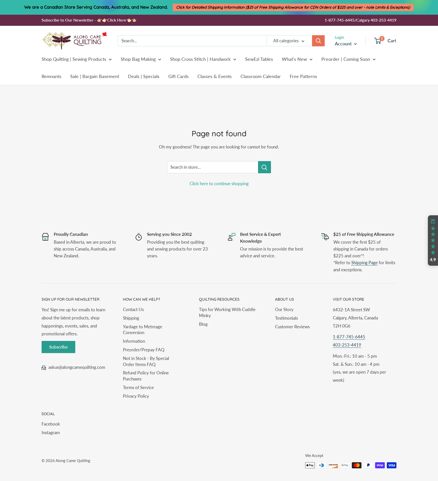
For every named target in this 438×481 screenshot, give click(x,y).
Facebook (51, 424)
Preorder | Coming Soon (345, 59)
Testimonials (286, 318)
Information (134, 341)
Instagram (51, 432)
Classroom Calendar (261, 76)
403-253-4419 (347, 345)
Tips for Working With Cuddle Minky (227, 312)
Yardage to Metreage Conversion (142, 329)
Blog (203, 324)
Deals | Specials (143, 76)
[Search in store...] (264, 167)
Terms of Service (138, 387)
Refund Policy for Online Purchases (146, 375)
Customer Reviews (292, 326)
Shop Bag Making (138, 59)
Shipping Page (364, 262)
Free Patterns (303, 76)
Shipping (131, 318)
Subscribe (58, 347)
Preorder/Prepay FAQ (144, 349)
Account (344, 43)
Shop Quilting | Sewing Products (74, 59)
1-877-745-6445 (349, 336)
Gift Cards (178, 76)
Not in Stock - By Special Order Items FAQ (146, 361)
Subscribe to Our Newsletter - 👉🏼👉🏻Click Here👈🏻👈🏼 (89, 19)
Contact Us (133, 309)
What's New (294, 59)
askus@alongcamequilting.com (76, 367)
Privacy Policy (136, 396)
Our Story (284, 309)
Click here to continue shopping (219, 183)
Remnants (51, 76)
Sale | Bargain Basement (94, 76)
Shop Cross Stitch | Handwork (200, 59)
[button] (433, 240)
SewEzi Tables (259, 59)
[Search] (318, 40)
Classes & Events (214, 76)
